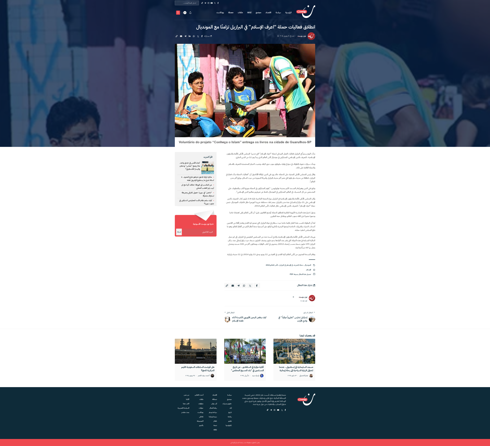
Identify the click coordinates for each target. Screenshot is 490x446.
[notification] (190, 12)
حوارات (201, 408)
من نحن (186, 395)
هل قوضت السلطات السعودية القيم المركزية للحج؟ (197, 368)
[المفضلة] (178, 13)
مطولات (200, 403)
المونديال (307, 265)
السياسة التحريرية (183, 408)
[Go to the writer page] (312, 298)
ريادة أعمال (213, 408)
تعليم (230, 421)
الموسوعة (200, 421)
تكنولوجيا (229, 425)
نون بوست (302, 36)
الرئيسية (288, 12)
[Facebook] (218, 3)
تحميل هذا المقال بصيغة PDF (300, 274)
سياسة (278, 12)
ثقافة (249, 12)
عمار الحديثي (303, 376)
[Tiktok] (202, 3)
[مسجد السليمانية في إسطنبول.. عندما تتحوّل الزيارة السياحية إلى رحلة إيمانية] (294, 351)
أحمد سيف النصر (203, 376)
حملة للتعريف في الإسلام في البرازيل (291, 265)
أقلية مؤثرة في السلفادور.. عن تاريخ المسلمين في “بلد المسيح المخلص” (247, 368)
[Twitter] (214, 3)
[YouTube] (211, 3)
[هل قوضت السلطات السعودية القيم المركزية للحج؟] (196, 351)
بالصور (201, 425)
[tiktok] (267, 410)
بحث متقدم (185, 412)
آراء (231, 408)
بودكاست (220, 12)
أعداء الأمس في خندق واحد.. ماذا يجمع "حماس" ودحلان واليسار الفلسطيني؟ (189, 165)
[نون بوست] (305, 12)
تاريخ (230, 412)
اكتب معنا (186, 403)
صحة (215, 425)
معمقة (230, 12)
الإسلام (308, 269)
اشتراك (179, 232)
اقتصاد (268, 12)
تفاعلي (201, 416)
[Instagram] (208, 3)
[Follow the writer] (293, 297)
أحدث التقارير (199, 395)
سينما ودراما (213, 416)
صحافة (214, 399)
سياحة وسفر (213, 412)
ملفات (240, 12)
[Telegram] (205, 3)
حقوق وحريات (227, 403)
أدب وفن (214, 403)
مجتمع (258, 12)
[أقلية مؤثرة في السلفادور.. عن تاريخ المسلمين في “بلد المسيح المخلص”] (245, 351)
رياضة (230, 416)
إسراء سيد (255, 376)
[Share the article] (202, 36)
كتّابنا (187, 399)
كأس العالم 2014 (272, 265)
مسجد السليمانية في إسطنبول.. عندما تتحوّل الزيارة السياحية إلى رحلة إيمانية (296, 368)
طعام (215, 421)
